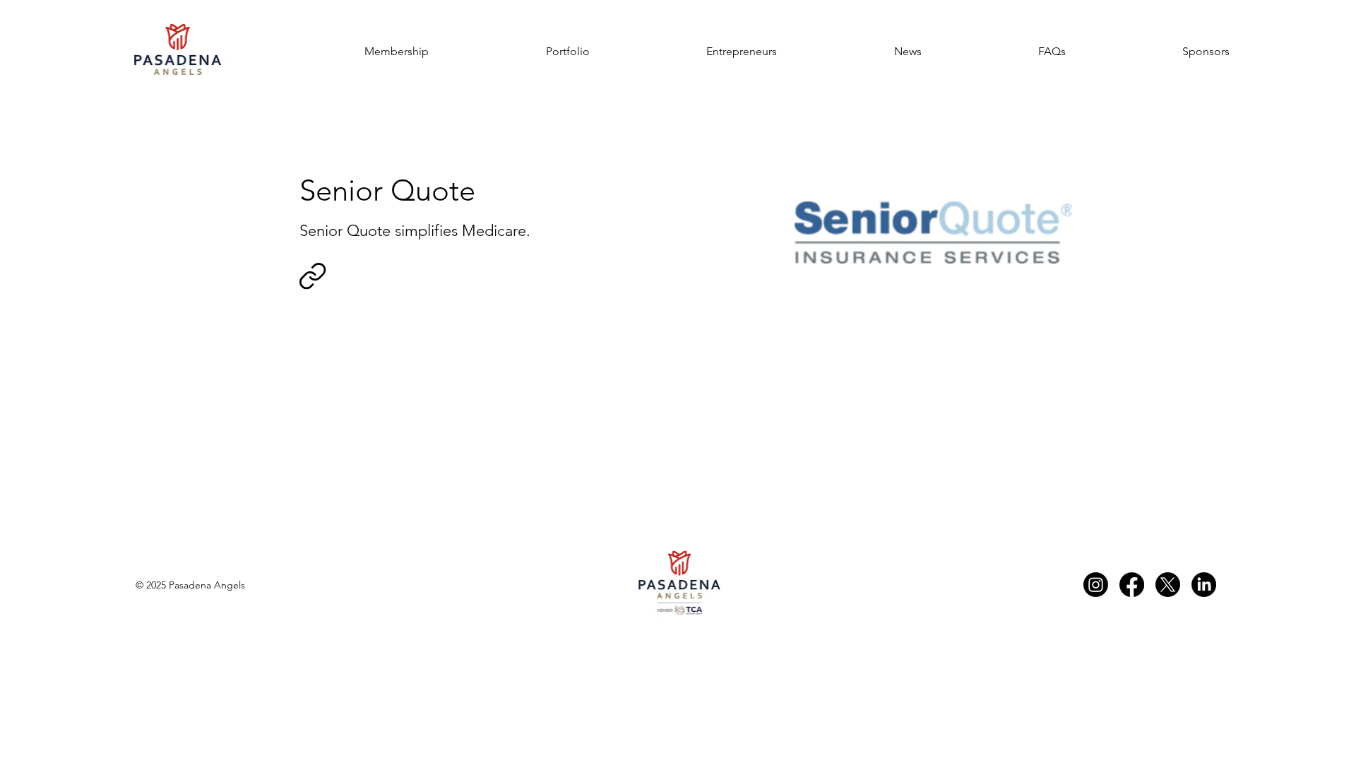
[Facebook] (1131, 584)
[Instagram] (1095, 584)
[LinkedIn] (1203, 584)
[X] (1167, 584)
